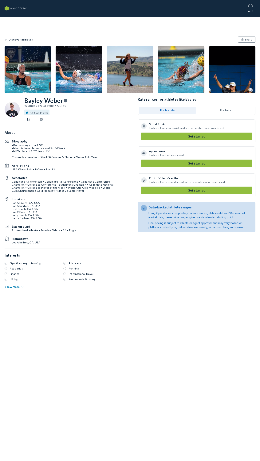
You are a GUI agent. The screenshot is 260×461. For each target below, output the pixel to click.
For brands (167, 110)
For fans (225, 110)
